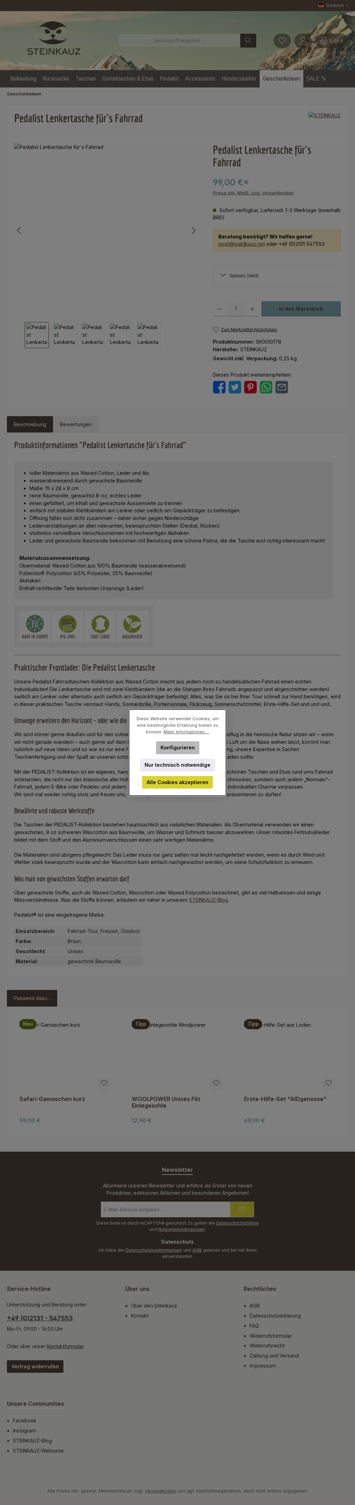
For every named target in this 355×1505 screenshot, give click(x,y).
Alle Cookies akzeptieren (177, 782)
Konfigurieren (178, 747)
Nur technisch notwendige (177, 765)
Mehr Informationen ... (186, 731)
